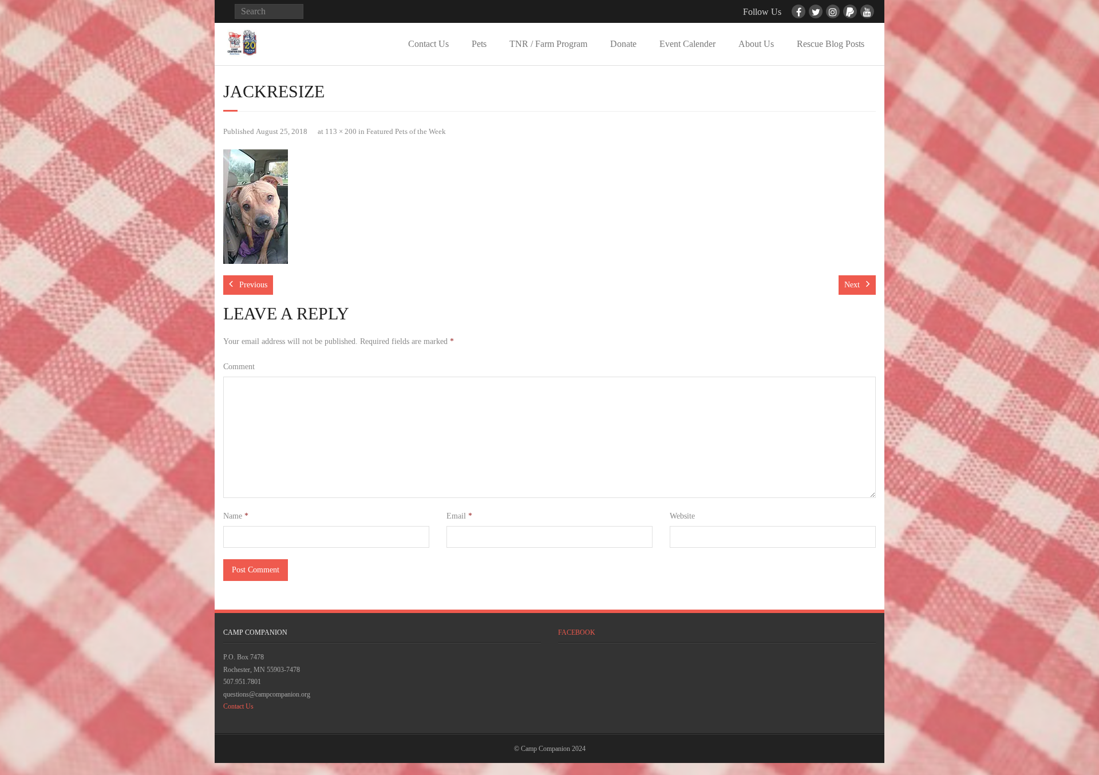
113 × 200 (341, 132)
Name (235, 516)
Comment (239, 366)
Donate (623, 44)
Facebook (576, 632)
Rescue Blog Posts (830, 44)
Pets (479, 44)
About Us (756, 44)
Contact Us (428, 44)
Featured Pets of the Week (406, 132)
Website (682, 516)
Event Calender (687, 44)
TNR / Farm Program (548, 44)
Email (459, 516)
